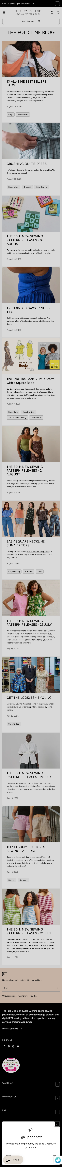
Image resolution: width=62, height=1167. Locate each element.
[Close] (57, 1124)
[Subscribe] (54, 1155)
